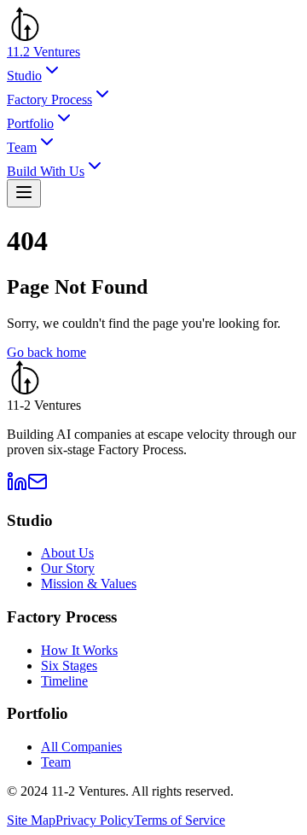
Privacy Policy (94, 820)
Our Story (68, 568)
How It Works (79, 650)
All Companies (81, 746)
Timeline (64, 681)
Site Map (31, 820)
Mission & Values (88, 583)
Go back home (46, 352)
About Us (67, 553)
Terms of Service (179, 820)
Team (56, 762)
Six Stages (69, 665)
